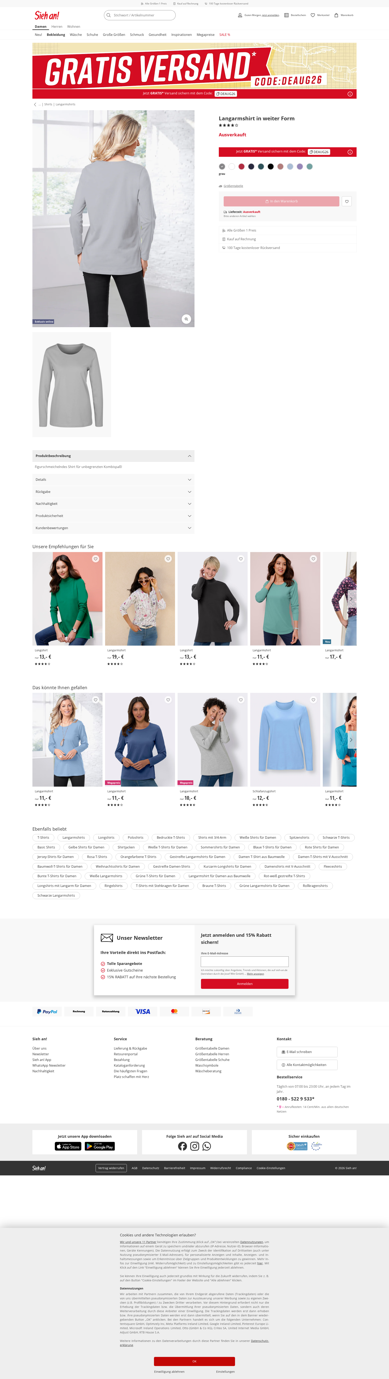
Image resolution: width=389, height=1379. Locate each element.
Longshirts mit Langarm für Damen (64, 885)
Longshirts (106, 837)
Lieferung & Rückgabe (130, 1048)
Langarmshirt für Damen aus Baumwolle (219, 876)
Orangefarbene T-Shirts (138, 857)
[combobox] (148, 15)
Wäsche (76, 34)
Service (120, 1038)
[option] (222, 166)
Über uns (39, 1048)
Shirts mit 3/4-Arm (212, 837)
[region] (194, 1303)
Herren (56, 26)
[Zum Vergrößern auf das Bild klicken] (186, 319)
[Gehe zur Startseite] (47, 15)
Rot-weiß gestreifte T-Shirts (284, 876)
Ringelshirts (114, 885)
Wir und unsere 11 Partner (138, 1242)
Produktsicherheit (49, 516)
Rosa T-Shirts (97, 857)
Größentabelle (233, 186)
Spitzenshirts (299, 837)
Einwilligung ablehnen (169, 1372)
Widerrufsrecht (220, 1168)
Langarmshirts (65, 104)
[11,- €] (285, 599)
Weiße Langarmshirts (106, 876)
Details (41, 479)
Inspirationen (181, 34)
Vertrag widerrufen (111, 1168)
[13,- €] (67, 599)
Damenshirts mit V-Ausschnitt (287, 866)
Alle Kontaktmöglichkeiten (306, 1065)
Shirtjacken (126, 847)
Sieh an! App (41, 1059)
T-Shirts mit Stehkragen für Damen (162, 885)
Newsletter (40, 1054)
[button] (34, 104)
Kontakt (284, 1038)
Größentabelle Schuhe (212, 1059)
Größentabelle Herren (212, 1054)
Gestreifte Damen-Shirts (171, 866)
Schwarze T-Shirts (336, 837)
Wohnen (73, 26)
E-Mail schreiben (297, 1053)
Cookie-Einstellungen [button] (271, 1168)
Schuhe (92, 34)
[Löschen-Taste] (171, 15)
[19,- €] (140, 599)
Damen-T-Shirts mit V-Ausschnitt (323, 857)
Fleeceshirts (333, 866)
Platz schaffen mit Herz (131, 1077)
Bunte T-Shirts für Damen (56, 876)
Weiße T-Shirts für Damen (167, 847)
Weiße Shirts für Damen (258, 837)
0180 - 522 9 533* (295, 1099)
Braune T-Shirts (214, 885)
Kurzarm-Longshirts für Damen (227, 866)
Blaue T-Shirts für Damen (272, 847)
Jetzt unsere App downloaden (85, 1136)
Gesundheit (158, 34)
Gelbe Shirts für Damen (86, 847)
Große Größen (114, 34)
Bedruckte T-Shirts (171, 837)
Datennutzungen (251, 1242)
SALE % (224, 34)
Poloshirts (135, 837)
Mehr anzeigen (255, 973)
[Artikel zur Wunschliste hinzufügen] (347, 201)
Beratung (203, 1038)
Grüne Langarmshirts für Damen (264, 885)
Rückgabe (43, 491)
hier (260, 1263)
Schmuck (137, 34)
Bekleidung (56, 34)
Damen (41, 26)
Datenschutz (150, 1168)
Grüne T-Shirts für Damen (155, 876)
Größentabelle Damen (212, 1048)
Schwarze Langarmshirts (56, 895)
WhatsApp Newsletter (49, 1065)
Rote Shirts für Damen (322, 847)
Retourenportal (126, 1054)
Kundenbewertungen (52, 528)
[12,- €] (285, 740)
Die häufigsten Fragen (130, 1071)
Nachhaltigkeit (47, 503)
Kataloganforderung (129, 1065)
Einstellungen (225, 1372)
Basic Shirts (46, 847)
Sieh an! (39, 1038)
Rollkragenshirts (315, 885)
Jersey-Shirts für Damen (55, 857)
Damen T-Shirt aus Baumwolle (262, 857)
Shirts (48, 104)
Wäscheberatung (208, 1071)
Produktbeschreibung (53, 456)
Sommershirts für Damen (220, 847)
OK (194, 1361)
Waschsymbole (206, 1065)
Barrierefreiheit (174, 1168)
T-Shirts (43, 837)
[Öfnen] (350, 94)
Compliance (244, 1168)
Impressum (197, 1168)
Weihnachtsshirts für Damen (118, 866)
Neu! (38, 34)
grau (222, 174)
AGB (134, 1168)
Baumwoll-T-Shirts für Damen (59, 866)
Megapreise (206, 34)
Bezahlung (122, 1059)
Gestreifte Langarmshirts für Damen (197, 857)
